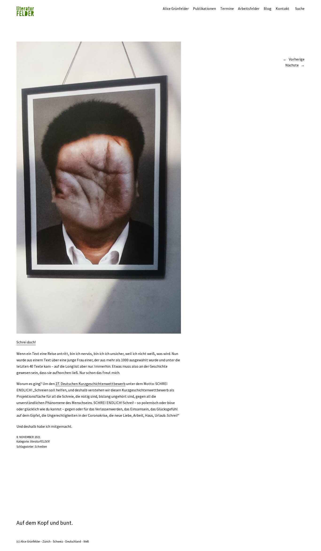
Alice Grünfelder (176, 8)
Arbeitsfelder (248, 8)
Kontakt (282, 8)
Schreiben (41, 447)
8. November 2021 (28, 437)
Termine (227, 8)
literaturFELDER (40, 441)
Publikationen (204, 8)
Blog (267, 8)
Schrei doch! (26, 342)
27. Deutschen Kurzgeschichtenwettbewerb (90, 383)
